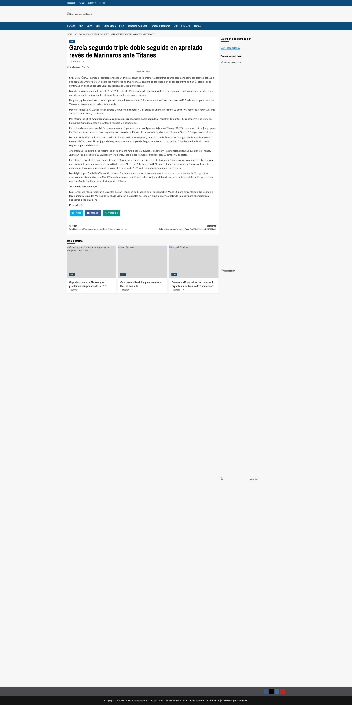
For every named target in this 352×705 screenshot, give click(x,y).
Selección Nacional (137, 26)
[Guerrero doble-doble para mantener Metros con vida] (142, 262)
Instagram (92, 3)
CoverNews (227, 700)
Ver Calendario (230, 48)
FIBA (121, 26)
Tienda (197, 26)
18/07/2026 (125, 290)
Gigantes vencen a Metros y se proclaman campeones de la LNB (87, 284)
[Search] (283, 26)
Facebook (71, 3)
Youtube (102, 3)
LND (176, 26)
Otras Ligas (110, 26)
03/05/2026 (75, 61)
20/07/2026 (74, 290)
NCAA (90, 26)
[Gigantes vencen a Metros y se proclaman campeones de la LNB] (91, 262)
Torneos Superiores (160, 26)
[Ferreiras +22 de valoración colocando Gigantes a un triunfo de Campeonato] (193, 262)
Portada (71, 26)
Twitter (81, 3)
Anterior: (98, 227)
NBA (81, 26)
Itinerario (185, 26)
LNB (98, 26)
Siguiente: (188, 227)
